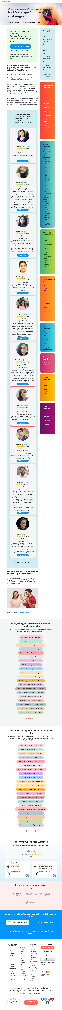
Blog (33, 978)
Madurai (23, 971)
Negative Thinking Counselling (46, 199)
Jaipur (12, 971)
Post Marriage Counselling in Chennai (31, 745)
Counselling (33, 951)
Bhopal (23, 973)
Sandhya (19, 277)
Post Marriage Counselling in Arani (31, 765)
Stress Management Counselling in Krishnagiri (31, 689)
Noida (12, 953)
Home (10, 22)
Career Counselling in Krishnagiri (30, 649)
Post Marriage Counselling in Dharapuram (31, 793)
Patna (22, 960)
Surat (12, 973)
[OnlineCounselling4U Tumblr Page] (47, 1002)
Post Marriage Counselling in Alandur (31, 749)
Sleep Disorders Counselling (46, 209)
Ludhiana (12, 979)
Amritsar (22, 969)
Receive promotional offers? (47, 962)
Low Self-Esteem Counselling (46, 286)
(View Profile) (27, 146)
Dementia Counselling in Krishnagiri (31, 657)
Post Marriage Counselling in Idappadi (31, 825)
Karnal (22, 958)
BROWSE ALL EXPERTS (22, 563)
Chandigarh (23, 976)
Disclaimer (33, 974)
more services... (47, 135)
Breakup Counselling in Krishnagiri (31, 637)
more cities (31, 831)
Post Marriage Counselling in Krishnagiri (30, 681)
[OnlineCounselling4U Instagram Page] (49, 999)
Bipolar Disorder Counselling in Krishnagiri (31, 645)
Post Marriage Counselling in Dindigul (31, 801)
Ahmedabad (12, 968)
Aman (19, 482)
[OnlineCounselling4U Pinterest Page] (52, 999)
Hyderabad (12, 964)
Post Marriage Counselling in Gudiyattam (31, 817)
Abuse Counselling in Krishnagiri (31, 673)
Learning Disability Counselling (46, 240)
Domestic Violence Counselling (46, 129)
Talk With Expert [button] (22, 161)
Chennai (12, 951)
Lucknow (12, 975)
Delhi (12, 948)
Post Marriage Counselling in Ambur (30, 757)
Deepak (18, 444)
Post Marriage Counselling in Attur (31, 773)
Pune (12, 959)
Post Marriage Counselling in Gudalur (31, 813)
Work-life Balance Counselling (46, 341)
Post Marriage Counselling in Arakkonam (31, 761)
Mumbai (12, 962)
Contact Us (33, 981)
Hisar (22, 953)
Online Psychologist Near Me (33, 961)
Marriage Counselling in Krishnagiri (31, 661)
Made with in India (31, 1002)
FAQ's (33, 965)
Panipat (23, 956)
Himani (18, 182)
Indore (22, 967)
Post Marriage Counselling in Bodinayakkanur (31, 785)
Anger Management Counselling (46, 157)
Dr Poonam (18, 146)
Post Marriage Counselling (24, 612)
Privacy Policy (33, 968)
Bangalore (12, 957)
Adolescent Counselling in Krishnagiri (30, 685)
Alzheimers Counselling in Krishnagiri (31, 700)
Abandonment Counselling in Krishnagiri (30, 708)
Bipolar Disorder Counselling (46, 175)
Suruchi (18, 314)
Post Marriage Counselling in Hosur (31, 821)
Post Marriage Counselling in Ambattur (31, 753)
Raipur (12, 977)
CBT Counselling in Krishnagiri (31, 665)
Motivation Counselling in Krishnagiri (30, 696)
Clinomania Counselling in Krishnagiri (31, 712)
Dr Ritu (18, 231)
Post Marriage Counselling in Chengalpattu (31, 789)
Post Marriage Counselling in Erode (31, 805)
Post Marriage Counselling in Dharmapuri (31, 797)
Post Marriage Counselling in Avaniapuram (31, 781)
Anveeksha (18, 360)
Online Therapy (33, 953)
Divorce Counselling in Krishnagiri (31, 669)
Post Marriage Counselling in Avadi (31, 777)
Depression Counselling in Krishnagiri (31, 653)
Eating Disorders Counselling (46, 189)
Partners (33, 976)
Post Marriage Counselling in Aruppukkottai (30, 769)
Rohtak (23, 951)
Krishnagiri (16, 22)
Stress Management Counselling (46, 151)
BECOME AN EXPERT (48, 947)
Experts (33, 949)
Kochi (22, 949)
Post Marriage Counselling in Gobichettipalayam (31, 809)
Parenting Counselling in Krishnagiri (31, 677)
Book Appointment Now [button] (21, 46)
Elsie (18, 405)
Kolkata (12, 955)
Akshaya (18, 534)
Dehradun (22, 947)
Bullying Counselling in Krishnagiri (31, 641)
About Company (33, 947)
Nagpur (23, 962)
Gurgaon (12, 966)
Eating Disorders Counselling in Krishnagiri (31, 692)
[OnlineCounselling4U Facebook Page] (42, 999)
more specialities (31, 718)
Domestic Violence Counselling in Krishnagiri (31, 704)
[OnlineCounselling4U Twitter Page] (45, 999)
